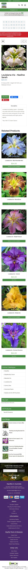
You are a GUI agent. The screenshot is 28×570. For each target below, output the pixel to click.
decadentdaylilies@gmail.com (14, 490)
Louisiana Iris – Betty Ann (13, 313)
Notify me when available (14, 166)
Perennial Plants (8, 389)
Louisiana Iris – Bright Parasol (14, 236)
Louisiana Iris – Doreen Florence (14, 350)
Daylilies (6, 371)
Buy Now (5, 96)
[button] (19, 5)
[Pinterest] (15, 478)
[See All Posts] (3, 41)
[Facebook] (13, 478)
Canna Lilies (7, 385)
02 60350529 (17, 493)
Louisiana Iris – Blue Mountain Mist (14, 160)
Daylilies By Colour (9, 374)
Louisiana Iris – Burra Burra (14, 199)
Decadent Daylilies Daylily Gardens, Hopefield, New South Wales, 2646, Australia (14, 487)
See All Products (8, 412)
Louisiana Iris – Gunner (14, 274)
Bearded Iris (7, 378)
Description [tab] (14, 105)
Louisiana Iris (8, 382)
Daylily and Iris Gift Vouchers (12, 392)
